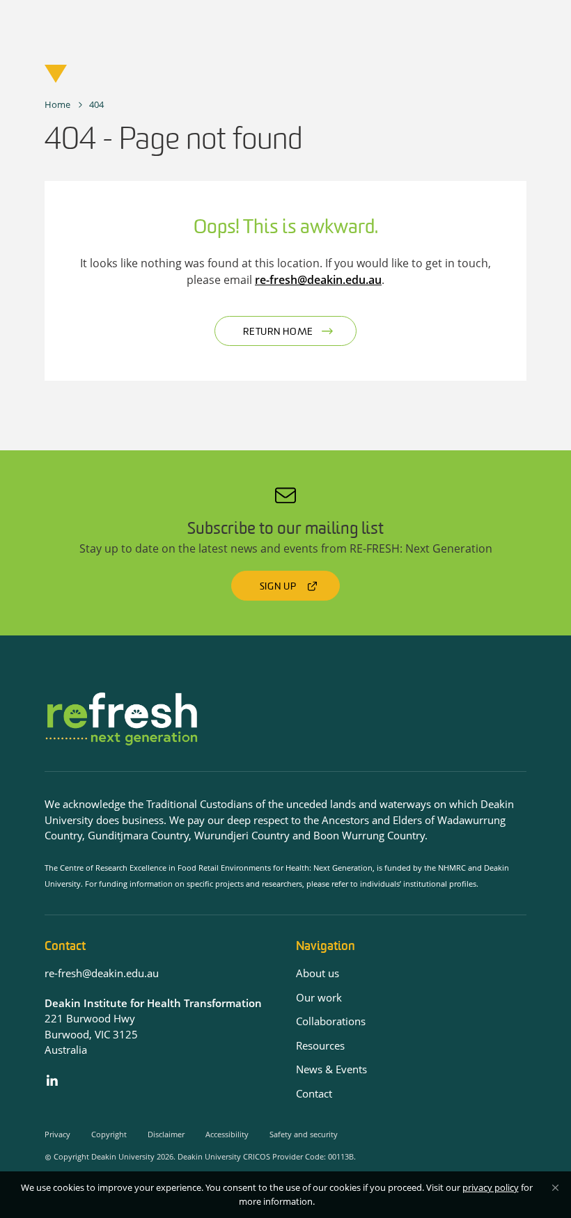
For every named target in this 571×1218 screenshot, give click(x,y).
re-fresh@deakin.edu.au (318, 279)
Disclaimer (166, 1134)
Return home (278, 332)
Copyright (109, 1134)
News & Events (331, 1069)
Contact (314, 1093)
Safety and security (303, 1134)
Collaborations (331, 1021)
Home (57, 104)
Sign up (278, 587)
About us (317, 973)
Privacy (57, 1134)
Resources (320, 1045)
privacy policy (490, 1187)
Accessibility (227, 1134)
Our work (319, 997)
